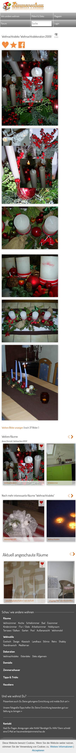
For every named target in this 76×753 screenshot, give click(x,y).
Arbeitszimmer (39, 626)
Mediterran (24, 645)
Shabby (62, 641)
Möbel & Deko (37, 16)
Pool (32, 630)
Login (56, 23)
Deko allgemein (39, 656)
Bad (43, 622)
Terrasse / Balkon (11, 630)
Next (72, 437)
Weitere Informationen (61, 746)
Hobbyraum (53, 626)
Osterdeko (25, 656)
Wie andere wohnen (10, 16)
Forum (4, 23)
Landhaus (36, 641)
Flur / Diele (24, 626)
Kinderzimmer (10, 626)
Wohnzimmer (9, 622)
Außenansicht (43, 630)
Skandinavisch (10, 645)
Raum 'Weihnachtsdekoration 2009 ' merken (13, 44)
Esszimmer (52, 622)
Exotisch (7, 641)
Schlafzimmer (32, 622)
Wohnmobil (57, 630)
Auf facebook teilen (21, 44)
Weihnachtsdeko (11, 656)
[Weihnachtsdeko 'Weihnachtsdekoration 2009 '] (30, 88)
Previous (69, 437)
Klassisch (26, 641)
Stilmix (46, 641)
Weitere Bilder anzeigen (12, 427)
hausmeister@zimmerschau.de (31, 731)
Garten (25, 630)
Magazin (58, 16)
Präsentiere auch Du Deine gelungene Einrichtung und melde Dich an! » (36, 701)
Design (16, 641)
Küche (21, 622)
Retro (54, 641)
